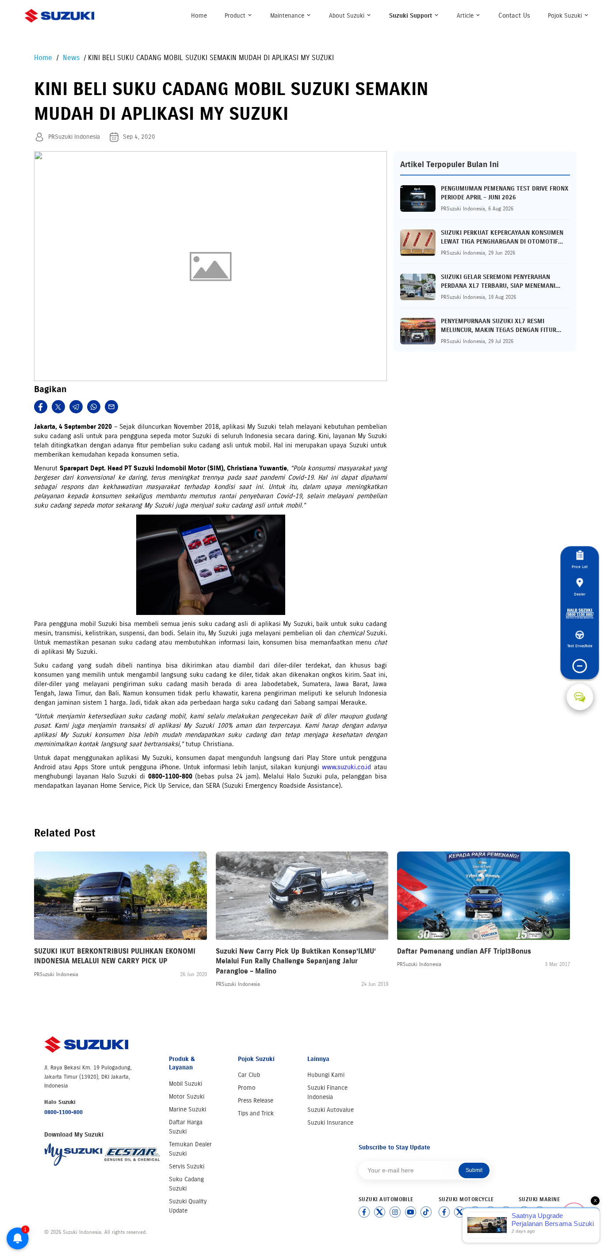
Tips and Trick (256, 1113)
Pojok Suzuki (566, 15)
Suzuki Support (411, 15)
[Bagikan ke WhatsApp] (93, 406)
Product (236, 15)
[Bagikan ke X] (58, 406)
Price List (580, 566)
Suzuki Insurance (330, 1122)
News (72, 57)
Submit (474, 1170)
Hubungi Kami (325, 1075)
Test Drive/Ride (580, 645)
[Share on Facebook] (40, 406)
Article (466, 15)
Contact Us (514, 15)
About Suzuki (347, 15)
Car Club (249, 1075)
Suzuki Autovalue (330, 1110)
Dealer (579, 594)
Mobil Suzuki (185, 1084)
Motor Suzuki (186, 1096)
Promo (247, 1088)
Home (199, 15)
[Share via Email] (111, 406)
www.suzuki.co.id (346, 767)
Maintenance (288, 15)
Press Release (255, 1100)
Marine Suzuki (187, 1109)
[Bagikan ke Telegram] (76, 406)
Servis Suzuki (186, 1166)
